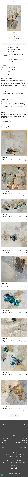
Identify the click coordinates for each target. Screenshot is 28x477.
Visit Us (25, 449)
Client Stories (4, 444)
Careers (25, 445)
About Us (3, 440)
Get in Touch (23, 447)
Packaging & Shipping (21, 442)
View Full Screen (14, 34)
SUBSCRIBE (14, 431)
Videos (3, 447)
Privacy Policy (11, 473)
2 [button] (13, 32)
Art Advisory (4, 442)
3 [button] (14, 32)
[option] (14, 18)
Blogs (2, 449)
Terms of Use (17, 473)
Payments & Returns (22, 444)
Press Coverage (5, 445)
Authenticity (24, 440)
